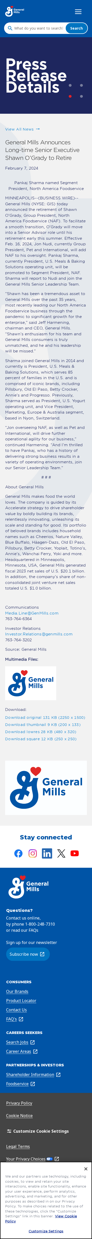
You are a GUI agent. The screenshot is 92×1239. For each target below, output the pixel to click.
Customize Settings (46, 1231)
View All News (19, 129)
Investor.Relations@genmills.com (39, 634)
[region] (46, 1200)
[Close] (85, 1168)
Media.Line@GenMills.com (32, 613)
